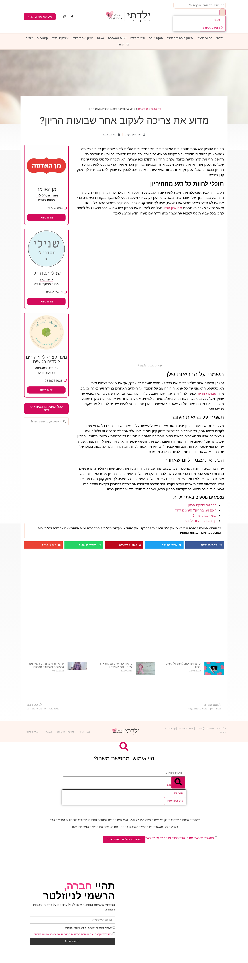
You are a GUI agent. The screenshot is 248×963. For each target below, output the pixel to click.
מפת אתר (84, 731)
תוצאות (218, 19)
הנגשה (48, 731)
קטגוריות (42, 38)
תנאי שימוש (33, 731)
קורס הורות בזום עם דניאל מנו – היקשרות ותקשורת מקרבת (45, 665)
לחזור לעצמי (204, 38)
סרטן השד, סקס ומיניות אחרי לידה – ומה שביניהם (115, 665)
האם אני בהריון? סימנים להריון (195, 510)
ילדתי (219, 38)
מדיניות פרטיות (65, 731)
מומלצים (143, 108)
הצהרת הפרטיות (79, 934)
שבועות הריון (207, 393)
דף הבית (156, 108)
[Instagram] (64, 16)
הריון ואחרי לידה (82, 38)
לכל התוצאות (175, 800)
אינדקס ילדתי (60, 38)
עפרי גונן (182, 728)
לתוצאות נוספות (213, 27)
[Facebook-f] (72, 16)
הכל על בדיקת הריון (202, 505)
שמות (100, 38)
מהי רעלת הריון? (205, 515)
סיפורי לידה (137, 38)
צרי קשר (123, 44)
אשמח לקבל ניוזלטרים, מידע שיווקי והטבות (88, 927)
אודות (29, 38)
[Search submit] (222, 12)
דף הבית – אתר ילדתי (201, 521)
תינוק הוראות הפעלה (180, 38)
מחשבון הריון (172, 208)
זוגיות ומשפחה (117, 38)
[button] (204, 545)
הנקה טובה (156, 38)
